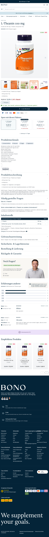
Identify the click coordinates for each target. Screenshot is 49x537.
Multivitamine (4, 433)
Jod (14, 440)
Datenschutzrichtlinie (39, 531)
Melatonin (27, 438)
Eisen (14, 438)
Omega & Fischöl (28, 433)
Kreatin (26, 440)
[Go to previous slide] (42, 372)
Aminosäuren (22, 16)
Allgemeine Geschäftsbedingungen (26, 531)
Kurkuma (39, 435)
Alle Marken (39, 458)
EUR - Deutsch (41, 472)
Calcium (14, 435)
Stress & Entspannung (17, 453)
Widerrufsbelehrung (29, 476)
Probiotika (27, 436)
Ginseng (38, 438)
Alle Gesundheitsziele (17, 461)
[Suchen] (46, 9)
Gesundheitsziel (5, 447)
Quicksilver (39, 456)
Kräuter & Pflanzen (42, 431)
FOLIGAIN (39, 451)
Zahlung (26, 474)
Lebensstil (28, 447)
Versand (26, 473)
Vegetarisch (27, 455)
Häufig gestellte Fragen (18, 474)
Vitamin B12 (3, 438)
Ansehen (30, 13)
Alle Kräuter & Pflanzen (42, 442)
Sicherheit (21, 533)
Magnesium (15, 433)
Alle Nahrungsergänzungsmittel (30, 443)
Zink (14, 436)
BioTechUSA (39, 455)
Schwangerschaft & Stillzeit (17, 459)
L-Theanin (30, 16)
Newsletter (15, 476)
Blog (2, 474)
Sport (14, 451)
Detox (2, 451)
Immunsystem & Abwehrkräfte (16, 456)
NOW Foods (3, 20)
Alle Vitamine (3, 442)
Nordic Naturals (40, 453)
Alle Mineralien (16, 442)
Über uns (3, 473)
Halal (26, 453)
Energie (2, 453)
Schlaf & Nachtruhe (17, 449)
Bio (25, 451)
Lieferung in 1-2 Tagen (25, 133)
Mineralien (16, 431)
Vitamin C (3, 436)
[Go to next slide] (46, 372)
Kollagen (27, 435)
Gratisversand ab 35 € (26, 332)
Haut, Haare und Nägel (6, 458)
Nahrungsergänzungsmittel (11, 16)
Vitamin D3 (3, 435)
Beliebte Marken (41, 447)
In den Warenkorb (25, 109)
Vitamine (3, 431)
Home (2, 16)
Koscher (26, 456)
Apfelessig (39, 436)
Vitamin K (3, 440)
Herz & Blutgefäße (5, 456)
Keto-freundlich (28, 458)
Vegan (26, 449)
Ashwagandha (40, 433)
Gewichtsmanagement (5, 455)
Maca (38, 440)
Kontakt (6, 275)
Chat (6, 273)
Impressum (3, 476)
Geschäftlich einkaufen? (6, 478)
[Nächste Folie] (45, 58)
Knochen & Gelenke (5, 449)
